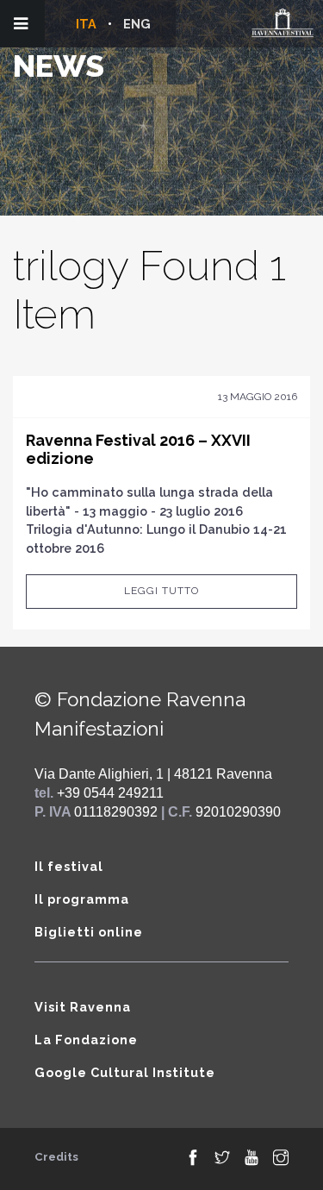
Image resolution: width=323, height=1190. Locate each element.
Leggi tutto (161, 591)
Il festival (68, 866)
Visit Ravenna (82, 1006)
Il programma (81, 899)
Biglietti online (88, 931)
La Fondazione (86, 1039)
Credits (56, 1156)
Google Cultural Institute (124, 1072)
